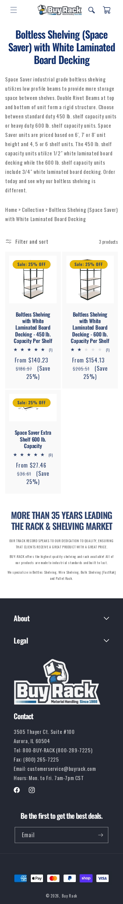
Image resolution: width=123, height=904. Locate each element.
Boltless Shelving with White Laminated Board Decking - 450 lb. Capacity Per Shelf (33, 327)
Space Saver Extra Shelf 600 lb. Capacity (33, 439)
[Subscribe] (100, 835)
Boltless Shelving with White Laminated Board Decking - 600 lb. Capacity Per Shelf (90, 327)
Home (11, 209)
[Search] (91, 9)
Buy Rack (70, 896)
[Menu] (13, 9)
